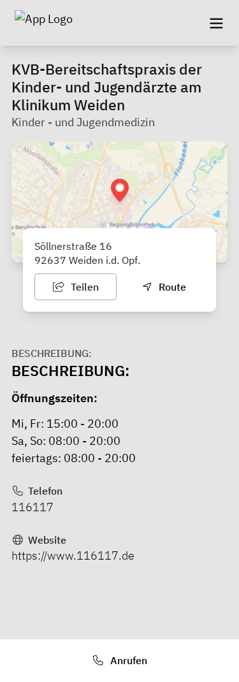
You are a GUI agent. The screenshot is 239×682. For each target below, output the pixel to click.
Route (171, 286)
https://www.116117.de (72, 555)
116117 (32, 507)
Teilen (83, 286)
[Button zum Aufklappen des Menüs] (216, 23)
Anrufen (127, 660)
